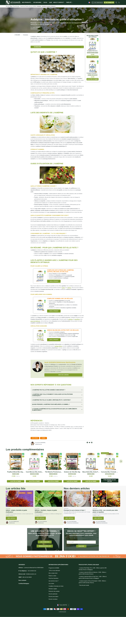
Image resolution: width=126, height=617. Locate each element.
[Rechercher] (116, 2)
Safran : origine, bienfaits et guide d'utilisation (16, 511)
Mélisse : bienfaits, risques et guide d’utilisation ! (46, 511)
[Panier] (119, 2)
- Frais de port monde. (84, 585)
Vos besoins (37, 2)
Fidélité (69, 2)
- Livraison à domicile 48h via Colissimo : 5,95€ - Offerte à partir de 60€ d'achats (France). (92, 573)
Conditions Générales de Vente (56, 586)
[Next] (121, 461)
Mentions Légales (53, 588)
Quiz (50, 2)
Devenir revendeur (53, 599)
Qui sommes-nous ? (53, 580)
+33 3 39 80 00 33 (98, 2)
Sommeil (43, 438)
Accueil (7, 6)
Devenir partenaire (53, 593)
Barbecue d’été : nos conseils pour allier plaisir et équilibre (105, 511)
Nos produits (26, 2)
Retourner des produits (54, 591)
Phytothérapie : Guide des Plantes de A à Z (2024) (24, 6)
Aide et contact (58, 2)
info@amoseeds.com (45, 546)
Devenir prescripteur (53, 596)
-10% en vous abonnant (54, 570)
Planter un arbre (52, 575)
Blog (45, 2)
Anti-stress (35, 438)
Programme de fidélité (54, 567)
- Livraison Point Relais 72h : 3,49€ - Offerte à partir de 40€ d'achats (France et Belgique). (92, 568)
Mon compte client (53, 573)
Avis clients (51, 583)
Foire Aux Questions (53, 578)
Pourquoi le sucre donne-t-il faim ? (74, 510)
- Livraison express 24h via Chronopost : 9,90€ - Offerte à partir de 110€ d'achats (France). (92, 581)
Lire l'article (11, 518)
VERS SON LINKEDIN (63, 374)
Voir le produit (53, 281)
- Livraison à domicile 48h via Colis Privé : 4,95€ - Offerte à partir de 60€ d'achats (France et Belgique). (93, 577)
